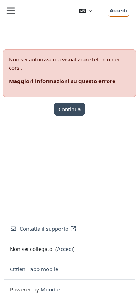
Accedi (119, 10)
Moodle (50, 289)
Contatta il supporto (44, 228)
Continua (69, 109)
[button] (85, 11)
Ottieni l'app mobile (34, 269)
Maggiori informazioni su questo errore (62, 81)
